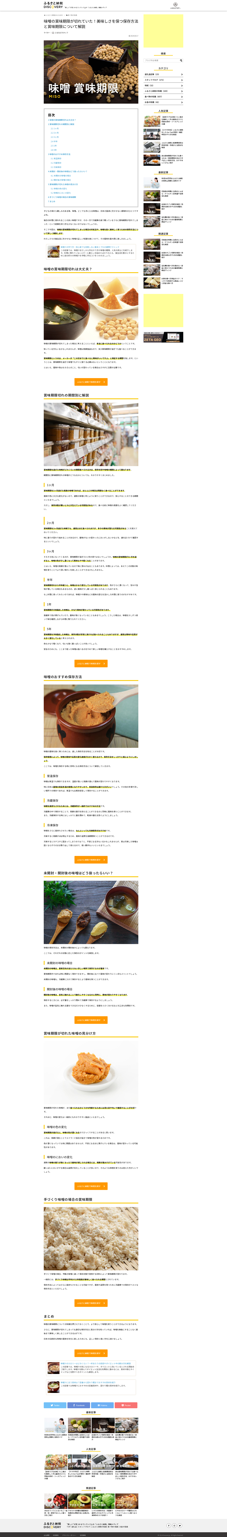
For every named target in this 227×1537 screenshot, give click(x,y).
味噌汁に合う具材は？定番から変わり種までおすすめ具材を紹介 (88, 1382)
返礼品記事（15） (152, 74)
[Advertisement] (163, 31)
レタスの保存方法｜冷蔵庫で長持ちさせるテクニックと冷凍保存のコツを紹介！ (102, 1512)
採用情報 (83, 1535)
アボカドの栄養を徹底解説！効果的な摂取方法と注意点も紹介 (78, 1512)
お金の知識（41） (152, 102)
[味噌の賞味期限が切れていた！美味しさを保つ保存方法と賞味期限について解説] (102, 1405)
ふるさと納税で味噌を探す (89, 381)
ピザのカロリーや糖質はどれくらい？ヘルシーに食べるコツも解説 (126, 1512)
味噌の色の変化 (59, 188)
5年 (54, 149)
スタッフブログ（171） (155, 79)
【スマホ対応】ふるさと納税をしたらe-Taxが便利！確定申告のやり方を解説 (79, 1473)
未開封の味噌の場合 (61, 175)
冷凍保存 (56, 167)
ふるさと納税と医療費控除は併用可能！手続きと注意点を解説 (102, 1473)
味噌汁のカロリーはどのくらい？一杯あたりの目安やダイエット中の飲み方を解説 (96, 1363)
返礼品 (74, 1526)
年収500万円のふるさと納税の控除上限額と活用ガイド (55, 1436)
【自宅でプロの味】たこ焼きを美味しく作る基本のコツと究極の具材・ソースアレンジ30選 (55, 1475)
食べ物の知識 (113, 1526)
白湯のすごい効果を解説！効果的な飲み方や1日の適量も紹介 (103, 1437)
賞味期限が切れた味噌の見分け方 (63, 184)
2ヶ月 (55, 132)
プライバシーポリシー (69, 1535)
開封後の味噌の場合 (61, 179)
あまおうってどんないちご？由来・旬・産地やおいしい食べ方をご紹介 (55, 1512)
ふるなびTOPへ (175, 8)
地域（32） (149, 85)
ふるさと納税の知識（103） (157, 91)
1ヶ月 (55, 128)
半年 (54, 141)
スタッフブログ (84, 1526)
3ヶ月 (55, 137)
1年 (54, 145)
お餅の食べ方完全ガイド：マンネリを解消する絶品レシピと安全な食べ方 (172, 280)
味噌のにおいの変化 (61, 192)
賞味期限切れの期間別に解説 (61, 124)
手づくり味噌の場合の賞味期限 (62, 197)
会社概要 (46, 1535)
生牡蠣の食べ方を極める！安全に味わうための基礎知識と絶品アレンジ (126, 1437)
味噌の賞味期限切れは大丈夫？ (62, 119)
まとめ (51, 201)
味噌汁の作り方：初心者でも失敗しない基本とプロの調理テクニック (90, 247)
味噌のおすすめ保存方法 (59, 154)
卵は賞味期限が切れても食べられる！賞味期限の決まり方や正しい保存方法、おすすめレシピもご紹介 (126, 1475)
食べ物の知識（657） (154, 96)
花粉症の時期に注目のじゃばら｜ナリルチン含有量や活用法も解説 (78, 1437)
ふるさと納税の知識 (99, 1526)
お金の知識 (123, 1526)
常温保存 (56, 158)
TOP (68, 1526)
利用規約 (56, 1535)
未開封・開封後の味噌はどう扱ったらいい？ (67, 171)
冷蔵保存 (56, 162)
